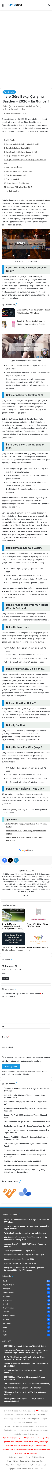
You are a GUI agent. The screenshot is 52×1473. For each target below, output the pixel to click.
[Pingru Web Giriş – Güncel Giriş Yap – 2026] (38, 915)
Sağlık (5, 1281)
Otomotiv (6, 1331)
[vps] (25, 1199)
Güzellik (6, 1319)
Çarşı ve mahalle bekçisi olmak (38, 200)
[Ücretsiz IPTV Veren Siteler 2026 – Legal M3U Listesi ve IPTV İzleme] (8, 313)
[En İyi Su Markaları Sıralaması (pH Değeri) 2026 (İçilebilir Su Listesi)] (13, 915)
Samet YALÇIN (26, 870)
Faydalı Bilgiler (9, 92)
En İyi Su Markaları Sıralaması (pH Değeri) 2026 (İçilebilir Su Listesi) (12, 926)
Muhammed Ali (10, 966)
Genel (5, 1304)
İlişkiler (30, 1469)
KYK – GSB (39, 1469)
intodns (29, 1422)
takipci (35, 1422)
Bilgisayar (7, 1323)
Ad (3, 1027)
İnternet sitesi (7, 1047)
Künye (28, 1457)
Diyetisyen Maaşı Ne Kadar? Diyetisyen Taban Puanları (13, 949)
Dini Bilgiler (7, 1300)
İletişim (21, 1457)
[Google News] (26, 850)
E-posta (5, 1037)
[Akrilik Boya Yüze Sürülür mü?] (38, 939)
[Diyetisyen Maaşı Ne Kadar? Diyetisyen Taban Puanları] (13, 939)
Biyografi (6, 1289)
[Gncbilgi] (15, 5)
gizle (13, 140)
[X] (27, 895)
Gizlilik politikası (38, 1457)
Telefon (6, 1312)
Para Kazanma (9, 1316)
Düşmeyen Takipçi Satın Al (37, 1415)
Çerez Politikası (12, 1461)
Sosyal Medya (8, 1292)
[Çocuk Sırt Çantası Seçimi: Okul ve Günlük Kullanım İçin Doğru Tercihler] (8, 324)
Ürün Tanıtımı (8, 1308)
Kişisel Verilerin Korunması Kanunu (32, 1461)
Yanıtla (5, 978)
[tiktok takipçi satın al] (26, 22)
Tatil (5, 1335)
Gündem (6, 1296)
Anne (5, 1327)
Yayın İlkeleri (10, 1465)
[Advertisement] (26, 59)
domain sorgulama (33, 1419)
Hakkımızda (12, 1457)
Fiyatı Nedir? (22, 1469)
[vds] (9, 1199)
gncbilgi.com (16, 809)
